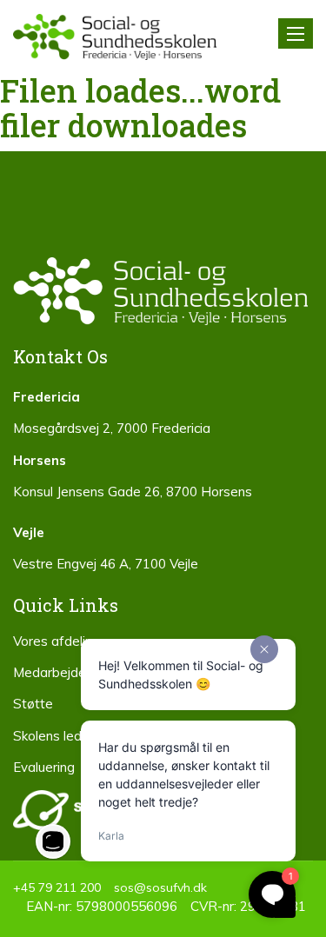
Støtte (33, 703)
